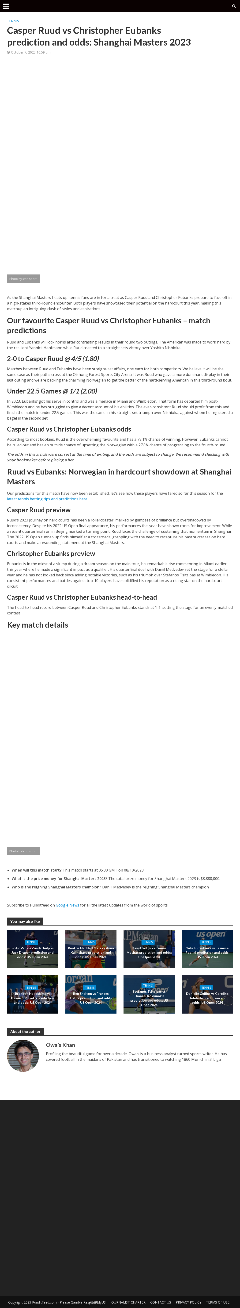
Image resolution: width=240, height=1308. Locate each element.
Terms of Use (217, 1302)
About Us (97, 1302)
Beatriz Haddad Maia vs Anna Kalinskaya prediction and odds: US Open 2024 (91, 952)
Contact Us (160, 1302)
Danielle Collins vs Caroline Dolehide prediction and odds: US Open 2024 (207, 998)
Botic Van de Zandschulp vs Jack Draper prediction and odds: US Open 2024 (32, 952)
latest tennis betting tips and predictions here (47, 499)
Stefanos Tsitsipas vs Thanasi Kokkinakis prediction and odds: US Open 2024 (149, 998)
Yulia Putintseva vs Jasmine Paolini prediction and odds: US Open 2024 (207, 952)
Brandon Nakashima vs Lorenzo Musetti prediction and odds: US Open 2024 (32, 998)
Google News (67, 905)
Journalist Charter (128, 1302)
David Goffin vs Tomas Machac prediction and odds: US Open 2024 (149, 952)
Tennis (13, 21)
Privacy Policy (188, 1302)
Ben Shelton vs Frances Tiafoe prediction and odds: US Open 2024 (91, 998)
